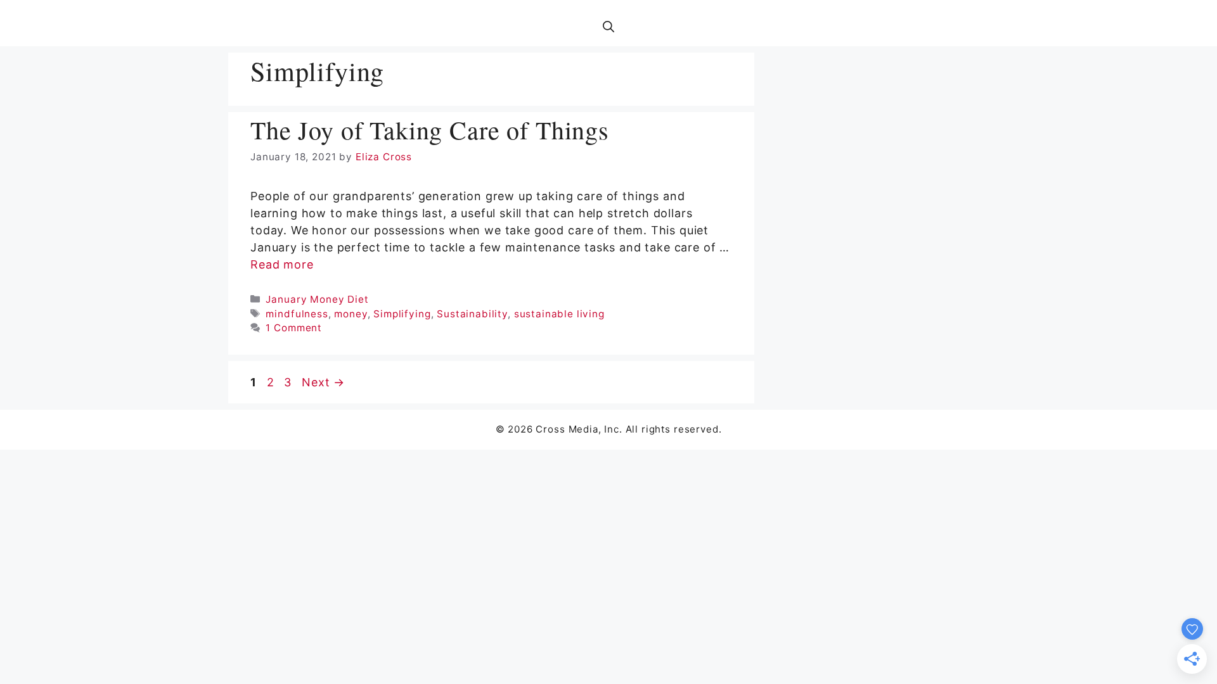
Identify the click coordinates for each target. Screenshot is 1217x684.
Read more (282, 264)
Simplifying (401, 314)
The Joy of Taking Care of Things (429, 129)
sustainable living (559, 314)
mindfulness (297, 314)
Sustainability (472, 314)
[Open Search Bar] (608, 27)
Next (323, 382)
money (350, 314)
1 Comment (294, 328)
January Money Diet (317, 299)
